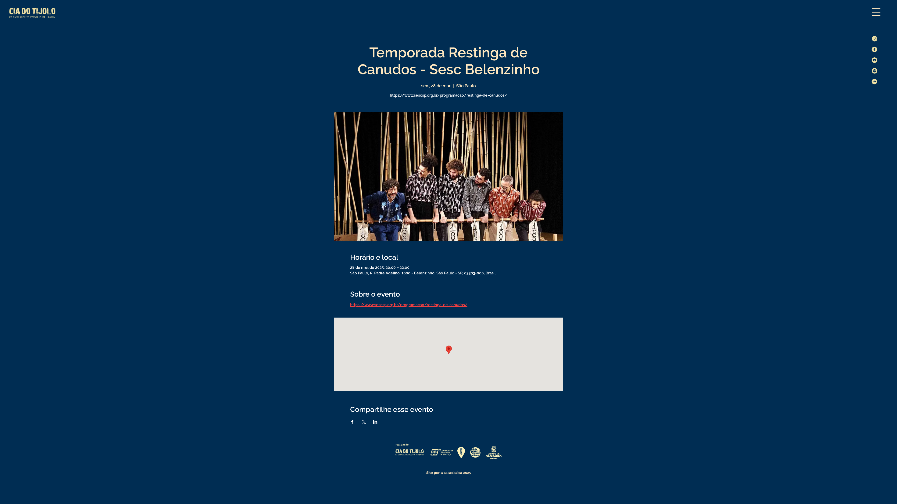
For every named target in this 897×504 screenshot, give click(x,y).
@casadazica (451, 473)
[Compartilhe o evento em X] (364, 422)
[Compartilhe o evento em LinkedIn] (375, 422)
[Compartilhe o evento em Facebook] (352, 422)
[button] (876, 12)
